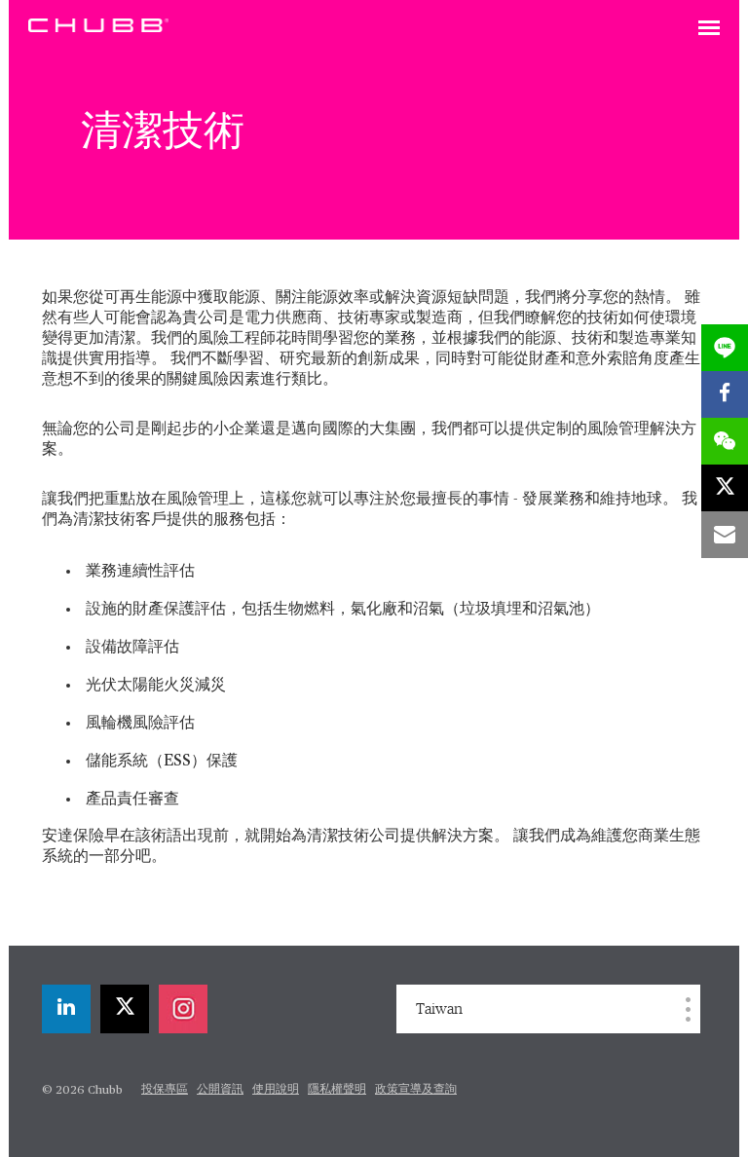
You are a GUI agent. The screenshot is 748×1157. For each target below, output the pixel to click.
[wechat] (724, 441)
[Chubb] (98, 24)
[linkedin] (66, 1009)
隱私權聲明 (337, 1090)
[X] (124, 1009)
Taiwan (439, 1009)
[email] (724, 534)
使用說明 (275, 1090)
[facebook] (724, 394)
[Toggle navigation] (709, 29)
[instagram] (183, 1009)
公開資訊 (220, 1090)
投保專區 (164, 1090)
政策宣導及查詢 (416, 1090)
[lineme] (724, 347)
